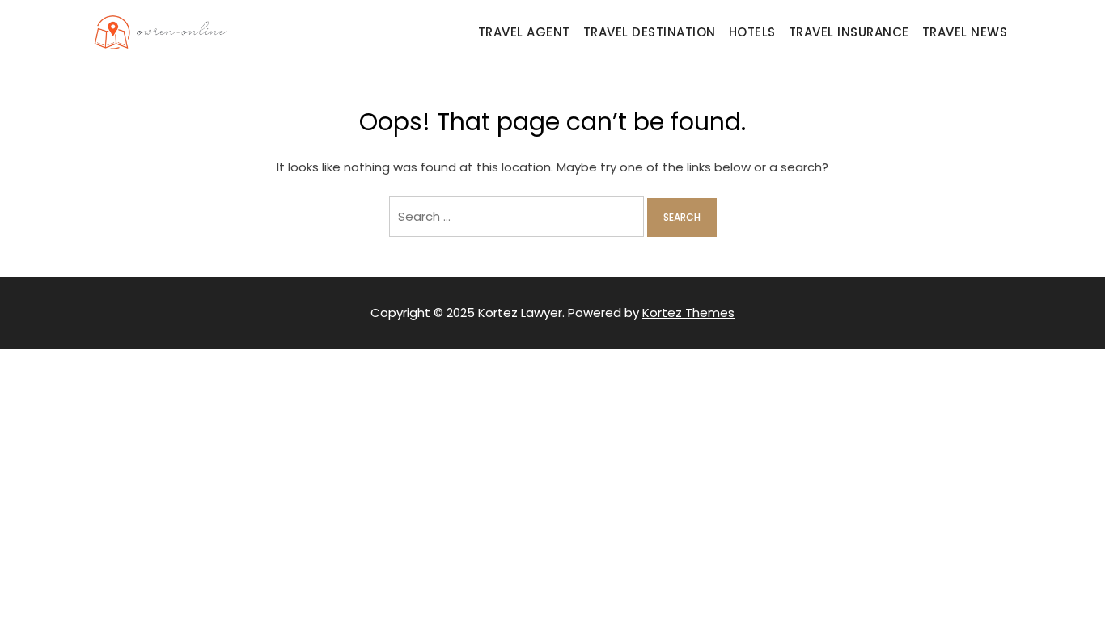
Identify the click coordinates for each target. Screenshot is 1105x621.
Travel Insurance (849, 31)
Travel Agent (524, 31)
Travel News (965, 31)
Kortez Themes (688, 312)
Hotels (752, 31)
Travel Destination (649, 31)
